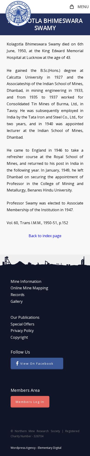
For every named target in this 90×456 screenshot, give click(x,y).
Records (17, 294)
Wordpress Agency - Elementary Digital (36, 448)
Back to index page (45, 235)
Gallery (17, 301)
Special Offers (22, 324)
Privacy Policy (22, 330)
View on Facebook (37, 363)
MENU (83, 6)
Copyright (19, 337)
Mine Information (26, 281)
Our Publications (25, 317)
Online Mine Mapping (29, 287)
